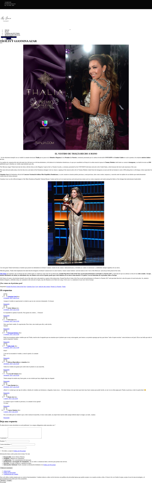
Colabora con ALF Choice (12, 33)
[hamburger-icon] (70, 29)
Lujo (36, 286)
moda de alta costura (44, 286)
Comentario (4, 438)
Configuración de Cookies (11, 474)
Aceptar (9, 480)
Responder (7, 304)
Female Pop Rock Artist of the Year (16, 286)
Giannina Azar (31, 286)
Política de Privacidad (20, 451)
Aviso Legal (7, 471)
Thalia (64, 286)
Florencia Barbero (13, 333)
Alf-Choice (3, 273)
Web (1, 447)
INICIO (7, 30)
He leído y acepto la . (14, 451)
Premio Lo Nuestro (56, 286)
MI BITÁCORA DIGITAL (12, 35)
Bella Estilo (11, 346)
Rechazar (3, 480)
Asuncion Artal (12, 296)
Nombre (3, 441)
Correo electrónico (5, 444)
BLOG (7, 31)
